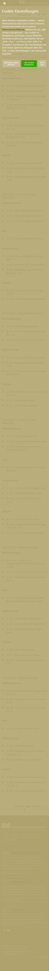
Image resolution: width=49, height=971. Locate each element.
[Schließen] (24, 3)
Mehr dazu (42, 64)
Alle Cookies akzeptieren (29, 64)
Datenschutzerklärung (13, 29)
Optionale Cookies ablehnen (11, 64)
